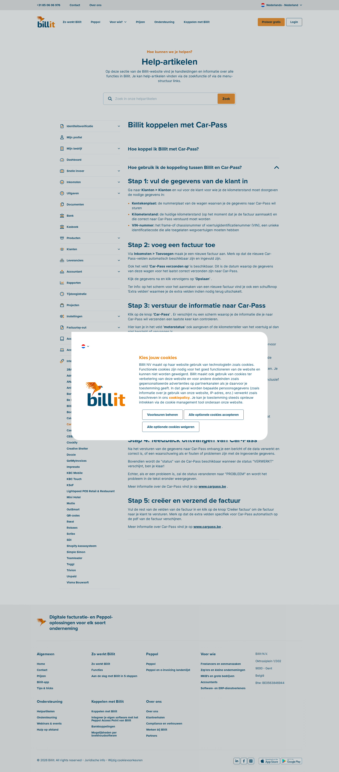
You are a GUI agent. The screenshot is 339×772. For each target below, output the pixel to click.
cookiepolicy (179, 398)
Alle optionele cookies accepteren (214, 414)
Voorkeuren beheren (162, 414)
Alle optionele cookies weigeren (170, 426)
